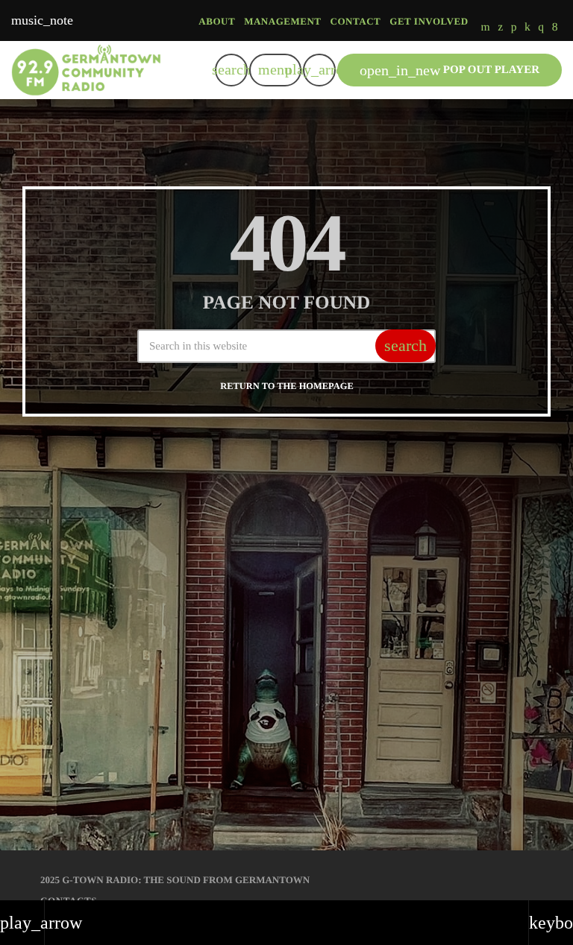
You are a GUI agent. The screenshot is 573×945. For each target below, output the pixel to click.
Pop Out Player (449, 70)
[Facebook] (555, 28)
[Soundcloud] (514, 28)
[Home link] (86, 70)
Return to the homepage (286, 386)
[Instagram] (541, 28)
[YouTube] (486, 28)
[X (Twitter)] (500, 28)
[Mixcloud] (527, 28)
